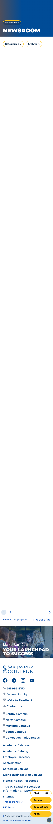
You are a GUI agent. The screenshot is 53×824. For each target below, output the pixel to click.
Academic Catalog (15, 751)
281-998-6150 (16, 688)
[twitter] (14, 681)
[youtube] (32, 681)
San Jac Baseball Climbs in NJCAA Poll (25, 316)
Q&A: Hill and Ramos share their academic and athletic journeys (25, 479)
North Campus (16, 720)
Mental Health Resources (20, 780)
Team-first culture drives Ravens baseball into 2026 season (26, 370)
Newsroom (11, 22)
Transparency (11, 801)
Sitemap (8, 796)
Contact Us (14, 706)
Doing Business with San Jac (22, 774)
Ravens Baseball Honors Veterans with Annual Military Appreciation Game (25, 261)
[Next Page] (49, 612)
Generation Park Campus (23, 737)
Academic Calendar (16, 745)
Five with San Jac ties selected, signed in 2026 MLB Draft (25, 147)
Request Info (41, 807)
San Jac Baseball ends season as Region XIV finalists (23, 203)
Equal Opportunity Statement (17, 820)
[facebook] (5, 681)
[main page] (11, 5)
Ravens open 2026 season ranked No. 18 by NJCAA (26, 424)
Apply (37, 813)
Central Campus (17, 714)
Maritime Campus (18, 725)
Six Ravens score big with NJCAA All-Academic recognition (26, 535)
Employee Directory (16, 757)
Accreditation (12, 763)
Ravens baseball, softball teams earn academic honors (25, 91)
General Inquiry (17, 694)
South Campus (16, 731)
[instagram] (23, 681)
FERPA (7, 807)
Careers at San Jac (15, 769)
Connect (38, 800)
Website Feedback (20, 700)
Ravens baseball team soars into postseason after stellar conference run (24, 592)
